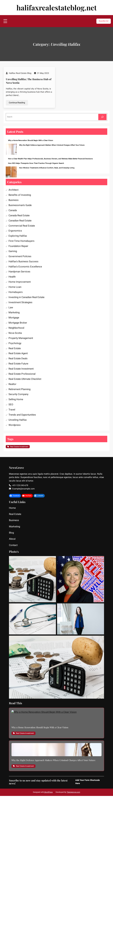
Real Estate (15, 348)
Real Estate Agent (18, 353)
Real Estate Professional (22, 374)
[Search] (102, 117)
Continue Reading (17, 102)
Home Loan (15, 287)
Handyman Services (19, 271)
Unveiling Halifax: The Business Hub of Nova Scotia (28, 80)
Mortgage (14, 317)
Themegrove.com (73, 792)
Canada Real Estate (19, 215)
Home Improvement (20, 282)
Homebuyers (16, 292)
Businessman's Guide (20, 205)
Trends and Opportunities (22, 415)
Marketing (14, 312)
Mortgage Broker (18, 323)
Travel (12, 409)
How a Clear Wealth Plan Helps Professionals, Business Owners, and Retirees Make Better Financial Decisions (50, 159)
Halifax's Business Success (23, 261)
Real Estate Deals (18, 358)
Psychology (15, 343)
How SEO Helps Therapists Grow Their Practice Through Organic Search (36, 163)
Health (12, 277)
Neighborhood (16, 328)
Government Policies (20, 256)
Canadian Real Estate (20, 220)
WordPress (48, 792)
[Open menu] (5, 21)
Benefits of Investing (20, 195)
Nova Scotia (15, 333)
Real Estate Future (18, 363)
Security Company (18, 394)
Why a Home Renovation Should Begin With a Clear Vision (30, 140)
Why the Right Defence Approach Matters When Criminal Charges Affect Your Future (51, 145)
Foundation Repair (18, 246)
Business (14, 200)
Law (11, 307)
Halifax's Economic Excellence (25, 266)
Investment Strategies (20, 302)
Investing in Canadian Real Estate (26, 297)
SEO (11, 404)
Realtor (12, 384)
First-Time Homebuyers (21, 241)
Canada (13, 210)
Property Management (21, 338)
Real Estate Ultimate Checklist (25, 379)
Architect (13, 190)
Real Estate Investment (21, 369)
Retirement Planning (19, 389)
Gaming (13, 251)
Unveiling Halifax (18, 420)
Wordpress (15, 425)
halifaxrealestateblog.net (56, 7)
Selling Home (16, 399)
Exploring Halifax (18, 236)
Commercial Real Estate (22, 226)
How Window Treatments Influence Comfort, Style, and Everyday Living (46, 168)
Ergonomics (15, 231)
